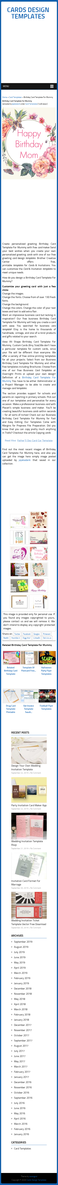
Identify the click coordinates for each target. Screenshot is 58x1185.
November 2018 (23, 993)
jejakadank (16, 104)
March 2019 (20, 972)
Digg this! (26, 638)
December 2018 (22, 988)
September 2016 (23, 1097)
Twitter (17, 634)
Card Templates (15, 97)
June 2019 (19, 957)
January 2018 (21, 1019)
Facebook (27, 634)
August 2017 (21, 1045)
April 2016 (20, 1118)
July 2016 (19, 1103)
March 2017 (20, 1066)
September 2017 (23, 1040)
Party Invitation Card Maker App (29, 805)
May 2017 (19, 1061)
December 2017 (22, 1024)
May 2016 (19, 1113)
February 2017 (22, 1071)
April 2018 (20, 1004)
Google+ (37, 634)
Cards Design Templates (28, 13)
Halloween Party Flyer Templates (46, 670)
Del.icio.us (47, 638)
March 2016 (20, 1123)
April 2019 (20, 967)
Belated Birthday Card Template (10, 670)
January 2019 (21, 983)
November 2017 (23, 1030)
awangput (33, 1176)
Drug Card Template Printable (11, 709)
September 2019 (23, 941)
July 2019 (19, 952)
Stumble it (15, 638)
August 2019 (21, 946)
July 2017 (19, 1051)
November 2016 (23, 1087)
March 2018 (20, 1009)
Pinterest (46, 634)
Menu (6, 86)
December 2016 (22, 1082)
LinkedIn (36, 638)
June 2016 (19, 1108)
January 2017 (21, 1077)
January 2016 (21, 1134)
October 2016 (21, 1092)
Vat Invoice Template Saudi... (28, 709)
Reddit (6, 638)
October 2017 (21, 1035)
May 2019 (19, 962)
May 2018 (19, 998)
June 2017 (19, 1056)
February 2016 (22, 1129)
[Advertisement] (29, 52)
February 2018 (22, 1014)
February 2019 (22, 978)
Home (4, 97)
